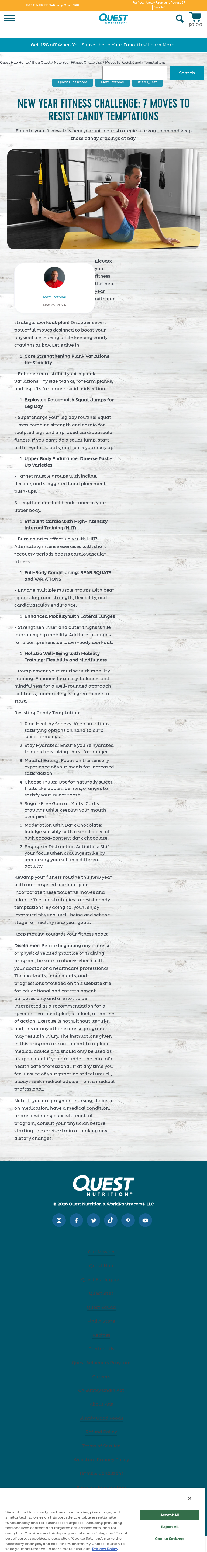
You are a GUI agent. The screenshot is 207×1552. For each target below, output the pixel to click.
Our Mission (101, 1252)
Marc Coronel (112, 82)
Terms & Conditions (101, 1473)
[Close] (190, 1498)
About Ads (101, 1404)
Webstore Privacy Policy (101, 1460)
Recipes (101, 1335)
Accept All (169, 1515)
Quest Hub (101, 1266)
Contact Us (101, 1349)
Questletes (101, 1293)
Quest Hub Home (14, 62)
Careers (101, 1377)
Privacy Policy (105, 1549)
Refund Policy (101, 1432)
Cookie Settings (170, 1539)
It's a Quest (41, 62)
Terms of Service (101, 1446)
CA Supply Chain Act (101, 1390)
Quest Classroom (72, 82)
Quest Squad (101, 1307)
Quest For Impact (101, 1280)
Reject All (169, 1527)
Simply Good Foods (101, 1418)
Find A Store (101, 1321)
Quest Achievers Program (101, 1363)
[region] (102, 1520)
